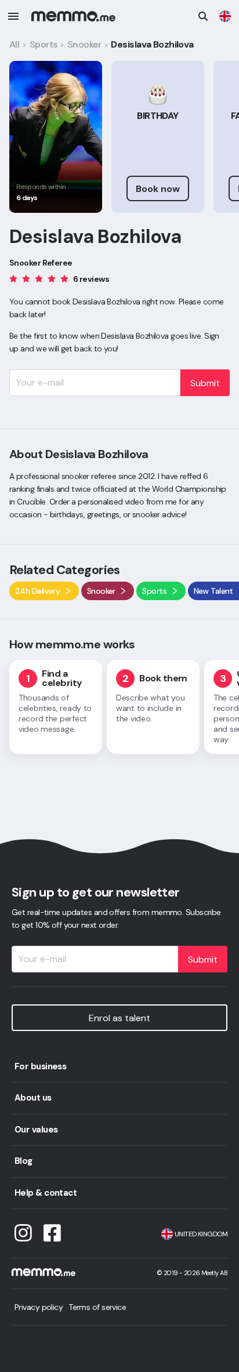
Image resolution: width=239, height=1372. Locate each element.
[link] (225, 16)
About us (33, 1098)
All (14, 44)
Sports (43, 44)
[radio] (13, 278)
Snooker (84, 44)
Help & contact (46, 1193)
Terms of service (97, 1307)
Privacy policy (39, 1307)
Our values (36, 1129)
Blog (23, 1161)
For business (40, 1066)
